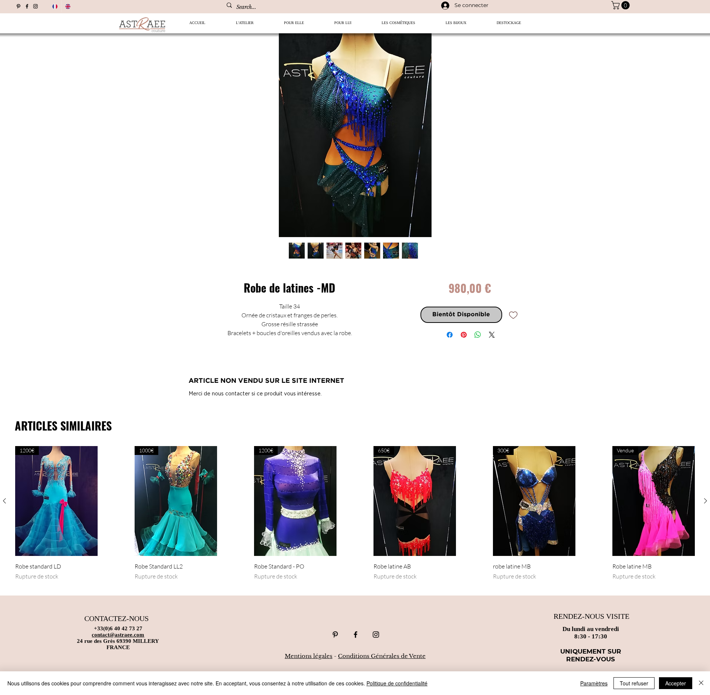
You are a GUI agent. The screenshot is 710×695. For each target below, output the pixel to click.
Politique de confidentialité (396, 683)
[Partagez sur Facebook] (449, 334)
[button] (294, 25)
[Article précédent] (4, 500)
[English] (68, 6)
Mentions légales (308, 655)
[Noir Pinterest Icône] (18, 6)
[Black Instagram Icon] (35, 6)
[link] (621, 5)
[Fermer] (701, 683)
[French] (54, 6)
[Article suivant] (705, 500)
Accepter (675, 683)
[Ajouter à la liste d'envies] (513, 315)
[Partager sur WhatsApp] (477, 334)
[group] (355, 517)
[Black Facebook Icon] (27, 6)
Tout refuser (634, 683)
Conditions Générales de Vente (382, 655)
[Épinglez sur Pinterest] (463, 334)
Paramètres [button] (594, 683)
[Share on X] (491, 334)
